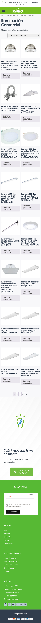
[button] (3, 10)
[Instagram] (9, 604)
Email (8, 497)
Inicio (3, 15)
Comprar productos (7, 76)
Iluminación (11, 15)
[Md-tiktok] (17, 604)
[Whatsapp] (21, 604)
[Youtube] (13, 604)
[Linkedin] (25, 604)
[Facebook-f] (5, 604)
